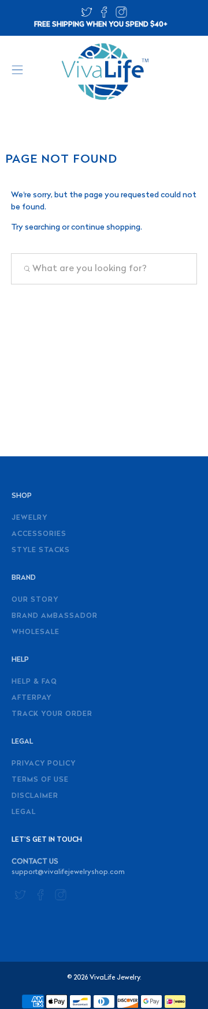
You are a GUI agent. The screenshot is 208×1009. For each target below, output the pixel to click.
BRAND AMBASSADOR (55, 616)
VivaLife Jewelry (115, 977)
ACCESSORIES (39, 534)
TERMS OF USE (40, 780)
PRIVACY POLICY (44, 763)
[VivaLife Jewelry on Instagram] (121, 16)
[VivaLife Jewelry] (104, 71)
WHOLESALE (36, 632)
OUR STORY (35, 600)
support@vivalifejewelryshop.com (68, 872)
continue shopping (105, 227)
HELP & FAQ (34, 681)
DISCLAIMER (35, 796)
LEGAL (24, 812)
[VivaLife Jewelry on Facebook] (104, 16)
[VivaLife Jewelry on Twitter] (86, 16)
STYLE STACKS (41, 550)
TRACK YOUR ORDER (52, 714)
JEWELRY (29, 518)
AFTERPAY (31, 698)
